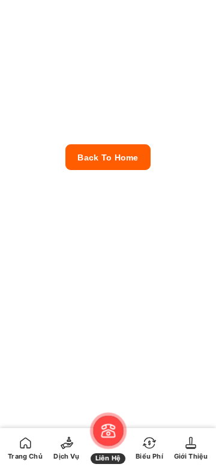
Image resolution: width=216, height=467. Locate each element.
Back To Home (107, 157)
